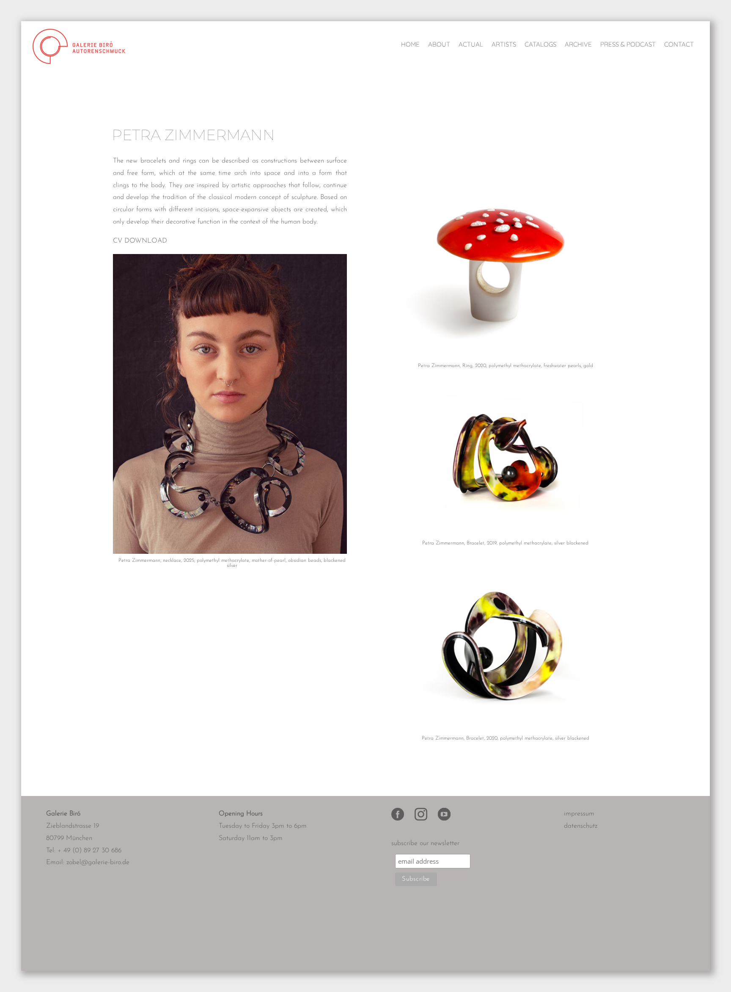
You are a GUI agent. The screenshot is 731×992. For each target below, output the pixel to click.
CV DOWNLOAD (140, 241)
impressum (579, 813)
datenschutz (580, 826)
